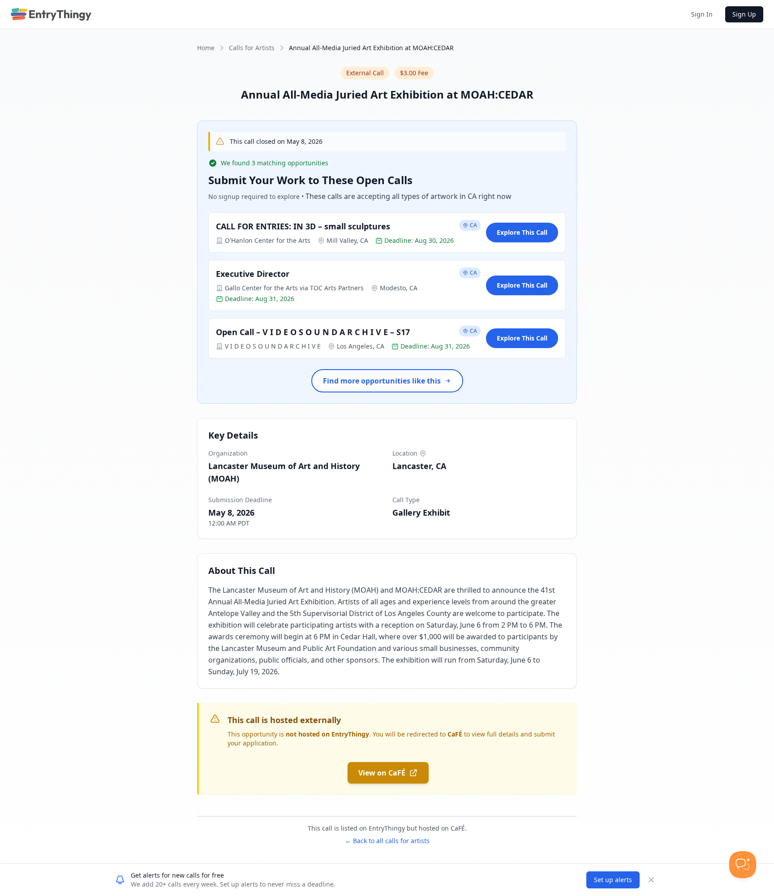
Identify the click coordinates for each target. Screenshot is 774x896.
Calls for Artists (252, 47)
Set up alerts (613, 879)
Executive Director (252, 273)
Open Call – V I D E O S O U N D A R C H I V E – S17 (313, 332)
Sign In (702, 14)
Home (206, 47)
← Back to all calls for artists (387, 840)
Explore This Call (522, 232)
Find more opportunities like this (382, 381)
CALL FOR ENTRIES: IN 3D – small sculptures (303, 226)
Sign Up (744, 14)
